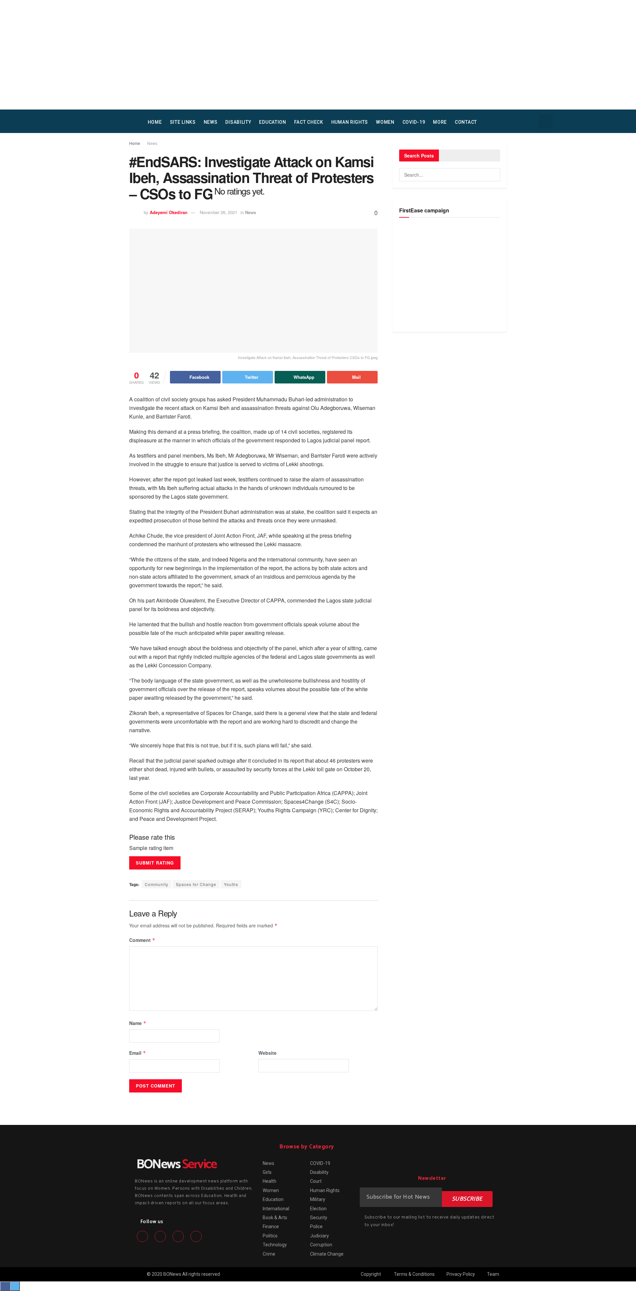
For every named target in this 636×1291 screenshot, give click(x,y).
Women (385, 122)
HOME (155, 122)
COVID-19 (413, 122)
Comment (142, 940)
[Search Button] (493, 174)
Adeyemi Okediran (168, 212)
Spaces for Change (196, 884)
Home (134, 143)
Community (156, 884)
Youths (231, 884)
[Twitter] (160, 1236)
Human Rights (349, 122)
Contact (466, 122)
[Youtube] (196, 1236)
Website (267, 1052)
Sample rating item (151, 848)
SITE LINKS (183, 122)
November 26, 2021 (218, 212)
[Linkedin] (178, 1236)
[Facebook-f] (142, 1236)
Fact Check (308, 122)
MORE (440, 122)
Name (137, 1023)
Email (137, 1052)
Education (272, 122)
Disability (238, 122)
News (211, 122)
